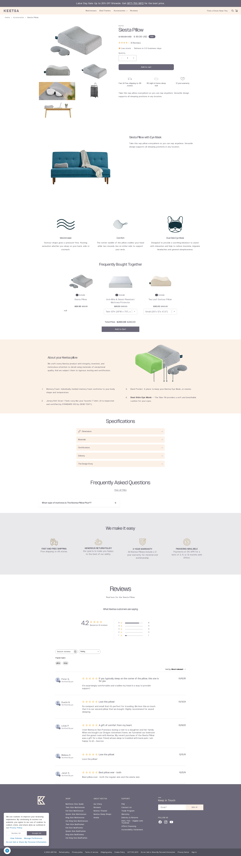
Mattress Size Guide (75, 804)
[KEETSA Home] (11, 10)
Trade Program (128, 811)
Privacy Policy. (16, 828)
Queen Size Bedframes (76, 831)
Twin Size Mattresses (75, 808)
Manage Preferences (33, 838)
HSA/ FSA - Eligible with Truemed (132, 822)
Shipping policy (106, 852)
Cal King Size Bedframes (76, 838)
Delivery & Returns (130, 818)
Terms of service (91, 852)
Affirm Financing (129, 826)
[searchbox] (64, 652)
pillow (58, 663)
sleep (65, 663)
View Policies (16, 838)
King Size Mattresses (75, 818)
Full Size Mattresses (75, 811)
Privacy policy (77, 852)
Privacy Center (183, 852)
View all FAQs (120, 490)
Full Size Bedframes (74, 828)
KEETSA (54, 852)
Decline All (16, 833)
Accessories (18, 17)
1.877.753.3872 (132, 852)
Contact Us (127, 808)
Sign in (194, 852)
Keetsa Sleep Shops (102, 814)
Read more (100, 741)
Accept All (36, 833)
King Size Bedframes (75, 835)
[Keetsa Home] (41, 801)
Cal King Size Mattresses (77, 821)
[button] (127, 10)
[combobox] (90, 651)
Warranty (125, 814)
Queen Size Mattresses (76, 814)
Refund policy (64, 852)
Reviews (97, 808)
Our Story (98, 804)
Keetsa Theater (100, 811)
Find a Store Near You (217, 11)
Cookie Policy (119, 852)
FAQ (123, 804)
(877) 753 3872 (135, 3)
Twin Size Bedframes (75, 824)
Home (7, 17)
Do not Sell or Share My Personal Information (26, 842)
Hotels (96, 818)
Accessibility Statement (132, 830)
